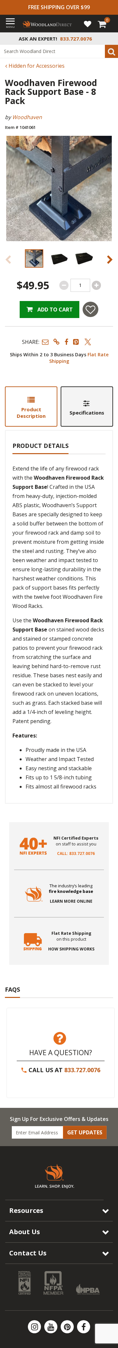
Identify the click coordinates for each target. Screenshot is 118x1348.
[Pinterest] (68, 1327)
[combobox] (59, 51)
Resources (26, 1210)
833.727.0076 (82, 1070)
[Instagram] (35, 1327)
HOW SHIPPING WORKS (71, 949)
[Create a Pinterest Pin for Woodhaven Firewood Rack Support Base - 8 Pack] (76, 341)
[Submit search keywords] (111, 51)
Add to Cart (54, 309)
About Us (24, 1231)
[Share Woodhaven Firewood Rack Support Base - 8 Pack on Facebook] (66, 341)
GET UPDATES (84, 1132)
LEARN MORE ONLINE (71, 901)
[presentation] (34, 258)
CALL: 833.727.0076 (76, 853)
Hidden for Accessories (36, 65)
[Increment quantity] (96, 285)
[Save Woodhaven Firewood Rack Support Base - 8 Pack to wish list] (90, 309)
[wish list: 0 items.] (87, 23)
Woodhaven (27, 117)
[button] (45, 341)
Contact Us (28, 1253)
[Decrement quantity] (64, 285)
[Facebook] (83, 1327)
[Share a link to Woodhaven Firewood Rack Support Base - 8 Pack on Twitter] (88, 341)
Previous (8, 259)
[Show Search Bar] (109, 38)
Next (110, 259)
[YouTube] (51, 1327)
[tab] (31, 406)
